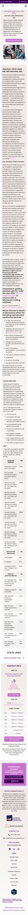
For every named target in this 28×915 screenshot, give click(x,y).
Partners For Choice (19, 910)
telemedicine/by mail (14, 333)
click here (13, 158)
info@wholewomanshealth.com (14, 705)
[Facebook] (10, 849)
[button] (23, 2)
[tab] (14, 658)
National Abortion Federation (14, 307)
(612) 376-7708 (16, 703)
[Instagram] (18, 849)
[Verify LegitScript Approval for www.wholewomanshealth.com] (14, 894)
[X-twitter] (14, 849)
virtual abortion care (12, 294)
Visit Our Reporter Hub (14, 845)
